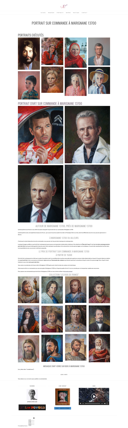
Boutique (76, 12)
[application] (94, 396)
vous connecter (28, 378)
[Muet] (105, 403)
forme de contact (68, 271)
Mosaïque (51, 12)
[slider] (92, 403)
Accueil (43, 12)
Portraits (60, 12)
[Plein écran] (107, 403)
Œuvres (68, 12)
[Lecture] (80, 403)
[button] (94, 396)
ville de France (68, 268)
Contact (84, 12)
